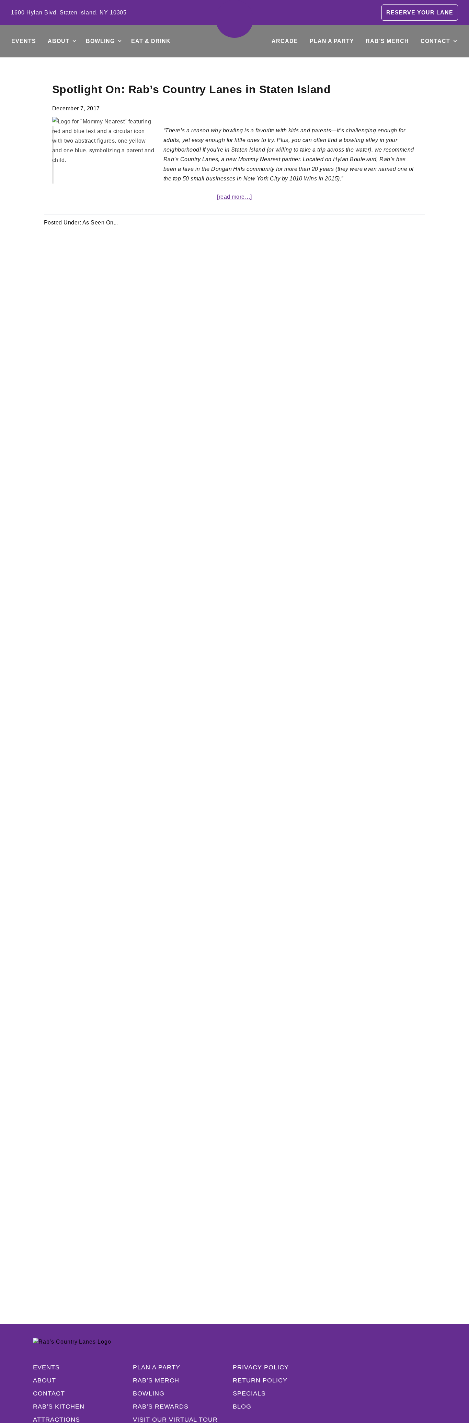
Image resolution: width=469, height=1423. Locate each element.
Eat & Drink (151, 41)
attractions (56, 1419)
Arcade (285, 41)
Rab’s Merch (387, 41)
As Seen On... (100, 222)
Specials (249, 1393)
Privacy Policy (260, 1367)
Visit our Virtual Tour (175, 1419)
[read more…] (234, 197)
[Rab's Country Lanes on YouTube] (418, 1393)
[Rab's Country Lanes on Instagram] (377, 1393)
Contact (435, 41)
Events (23, 41)
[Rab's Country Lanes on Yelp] (404, 1393)
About (58, 41)
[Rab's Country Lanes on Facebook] (363, 1393)
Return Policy (260, 1380)
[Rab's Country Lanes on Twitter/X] (391, 1393)
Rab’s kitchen (58, 1406)
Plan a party (332, 41)
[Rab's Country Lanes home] (234, 19)
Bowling (100, 41)
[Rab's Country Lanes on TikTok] (432, 1393)
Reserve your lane (419, 12)
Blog (242, 1406)
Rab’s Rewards (160, 1406)
